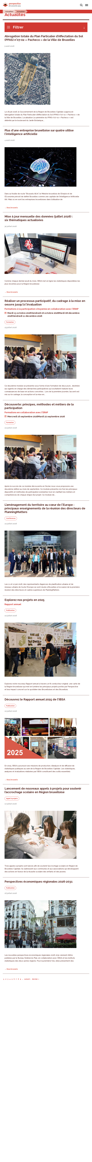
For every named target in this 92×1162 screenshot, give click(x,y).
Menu (86, 4)
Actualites (9, 11)
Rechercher (81, 4)
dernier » (35, 979)
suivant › (27, 979)
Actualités (21, 11)
